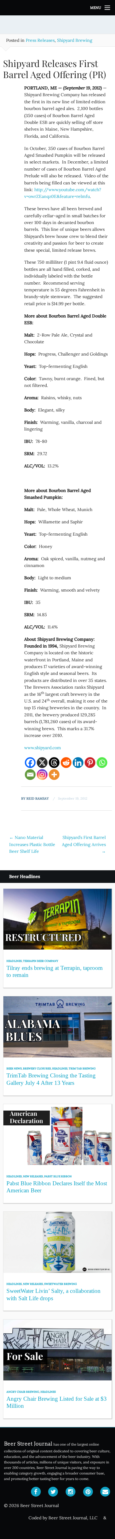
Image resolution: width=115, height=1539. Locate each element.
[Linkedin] (78, 762)
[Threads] (54, 762)
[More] (54, 774)
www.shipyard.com (42, 747)
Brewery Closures (37, 1068)
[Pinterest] (90, 762)
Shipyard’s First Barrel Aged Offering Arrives (84, 844)
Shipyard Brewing (74, 40)
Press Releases (40, 40)
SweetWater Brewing (60, 1283)
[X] (42, 762)
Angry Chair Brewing (22, 1391)
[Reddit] (66, 762)
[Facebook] (30, 762)
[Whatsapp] (102, 762)
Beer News (14, 1068)
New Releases (33, 1176)
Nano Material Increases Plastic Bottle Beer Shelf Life (32, 844)
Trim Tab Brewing (82, 1068)
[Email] (30, 774)
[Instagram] (42, 774)
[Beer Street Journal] (57, 7)
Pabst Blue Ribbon (58, 1176)
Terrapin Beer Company (40, 960)
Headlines (14, 960)
